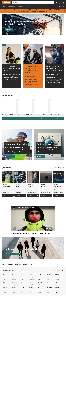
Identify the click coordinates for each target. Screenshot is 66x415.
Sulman (22, 290)
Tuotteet (3, 6)
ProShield (5, 287)
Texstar (57, 290)
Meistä (27, 6)
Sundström (40, 290)
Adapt (13, 274)
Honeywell (14, 282)
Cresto (39, 277)
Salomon (31, 287)
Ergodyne (14, 279)
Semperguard (49, 287)
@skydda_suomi (26, 264)
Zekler (48, 292)
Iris (21, 282)
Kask (56, 282)
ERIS (21, 279)
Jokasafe (40, 282)
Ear (4, 279)
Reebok (13, 287)
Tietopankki (20, 6)
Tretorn (4, 292)
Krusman (5, 284)
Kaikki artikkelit (58, 167)
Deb (47, 277)
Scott (39, 287)
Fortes (48, 279)
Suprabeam (49, 290)
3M (3, 274)
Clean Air (22, 277)
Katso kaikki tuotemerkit (55, 270)
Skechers (57, 287)
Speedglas (5, 290)
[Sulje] (64, 10)
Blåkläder (57, 274)
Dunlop (56, 277)
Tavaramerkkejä (11, 6)
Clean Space (31, 277)
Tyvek (21, 292)
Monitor (57, 284)
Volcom (39, 292)
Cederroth (5, 277)
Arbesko (31, 274)
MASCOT (31, 284)
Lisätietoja (9, 118)
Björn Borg (49, 274)
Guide (4, 282)
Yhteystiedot (61, 6)
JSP (47, 282)
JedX (30, 282)
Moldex (48, 284)
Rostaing (22, 287)
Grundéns (57, 279)
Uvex (30, 292)
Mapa (21, 284)
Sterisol (13, 290)
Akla (21, 274)
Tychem (13, 292)
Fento (39, 279)
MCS (39, 284)
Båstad (39, 274)
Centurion (14, 277)
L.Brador (14, 284)
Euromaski (31, 279)
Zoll (56, 292)
